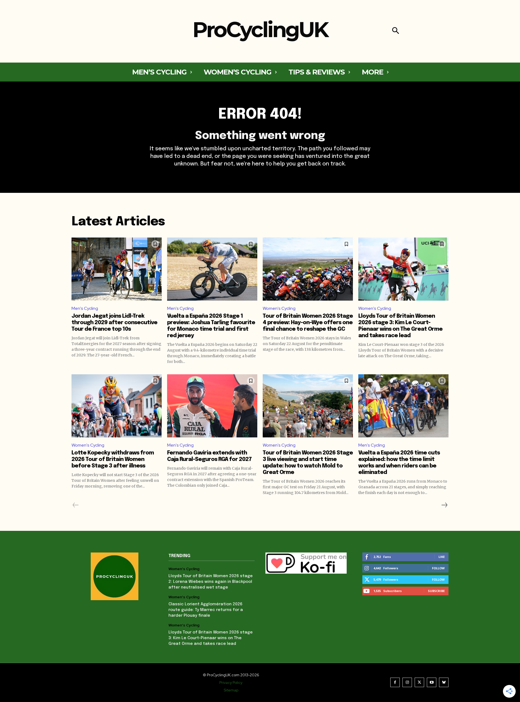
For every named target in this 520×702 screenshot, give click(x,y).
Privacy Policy (230, 682)
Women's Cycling (279, 308)
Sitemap (231, 690)
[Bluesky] (443, 682)
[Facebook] (395, 682)
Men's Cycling (85, 308)
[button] (395, 31)
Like (441, 557)
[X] (419, 682)
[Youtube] (431, 682)
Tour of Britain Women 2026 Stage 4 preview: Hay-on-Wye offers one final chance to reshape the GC (308, 322)
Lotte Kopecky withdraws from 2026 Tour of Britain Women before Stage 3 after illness (113, 459)
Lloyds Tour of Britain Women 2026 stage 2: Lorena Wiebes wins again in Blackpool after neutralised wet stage (210, 582)
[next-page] (444, 505)
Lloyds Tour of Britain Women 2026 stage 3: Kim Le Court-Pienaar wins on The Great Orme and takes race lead (210, 638)
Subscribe (436, 591)
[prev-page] (76, 505)
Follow (438, 568)
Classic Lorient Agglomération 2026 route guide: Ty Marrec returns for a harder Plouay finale (205, 610)
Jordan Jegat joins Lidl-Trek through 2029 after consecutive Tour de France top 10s (114, 322)
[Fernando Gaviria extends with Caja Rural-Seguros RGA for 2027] (212, 405)
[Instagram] (407, 682)
